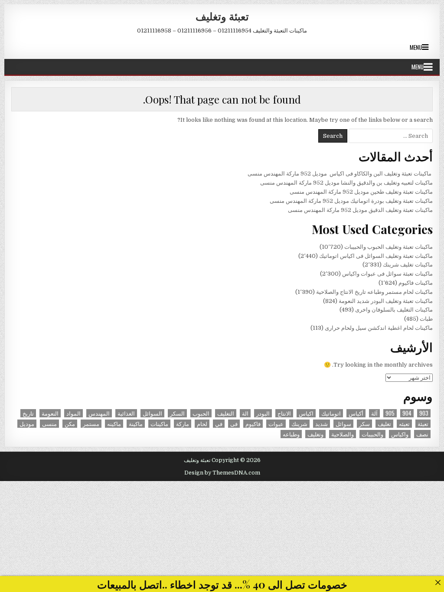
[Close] (437, 582)
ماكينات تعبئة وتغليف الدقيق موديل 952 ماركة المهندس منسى (360, 210)
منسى (49, 424)
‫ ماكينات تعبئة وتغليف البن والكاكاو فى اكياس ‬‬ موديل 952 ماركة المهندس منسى (340, 173)
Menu (416, 47)
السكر (177, 413)
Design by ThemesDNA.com (222, 473)
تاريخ (28, 413)
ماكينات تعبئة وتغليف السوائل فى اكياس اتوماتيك (376, 256)
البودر (263, 413)
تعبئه (404, 424)
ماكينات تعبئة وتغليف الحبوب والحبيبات (388, 247)
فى (234, 424)
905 (390, 413)
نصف (422, 434)
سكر (364, 424)
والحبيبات (372, 434)
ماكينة (136, 424)
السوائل (152, 413)
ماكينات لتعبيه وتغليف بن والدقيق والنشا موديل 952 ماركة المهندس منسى (346, 182)
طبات (426, 319)
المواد (73, 413)
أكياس (356, 413)
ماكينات (159, 424)
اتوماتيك (331, 413)
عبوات (276, 424)
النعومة (50, 413)
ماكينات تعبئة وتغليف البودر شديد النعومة (386, 301)
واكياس (399, 434)
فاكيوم (253, 424)
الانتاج (284, 413)
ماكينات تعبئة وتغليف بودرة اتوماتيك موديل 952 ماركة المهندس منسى (351, 201)
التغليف (225, 413)
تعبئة (423, 424)
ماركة (182, 424)
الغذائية (126, 413)
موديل (27, 424)
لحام (202, 424)
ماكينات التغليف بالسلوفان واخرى (394, 309)
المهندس (99, 413)
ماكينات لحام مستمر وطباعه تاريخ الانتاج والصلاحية (374, 292)
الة (245, 413)
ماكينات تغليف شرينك (408, 264)
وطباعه (291, 434)
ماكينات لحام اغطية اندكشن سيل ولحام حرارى (379, 328)
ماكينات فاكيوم (415, 283)
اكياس (306, 413)
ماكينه (114, 424)
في (218, 424)
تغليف (384, 424)
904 (406, 413)
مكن (70, 424)
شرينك (299, 424)
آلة (374, 413)
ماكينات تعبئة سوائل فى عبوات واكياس (387, 273)
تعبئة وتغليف (222, 16)
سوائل (343, 424)
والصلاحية (342, 434)
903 (423, 413)
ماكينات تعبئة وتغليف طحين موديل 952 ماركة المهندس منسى (361, 192)
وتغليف (315, 434)
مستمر (91, 424)
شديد (321, 424)
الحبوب (201, 413)
